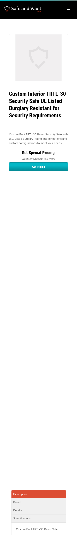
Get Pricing (38, 166)
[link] (70, 9)
